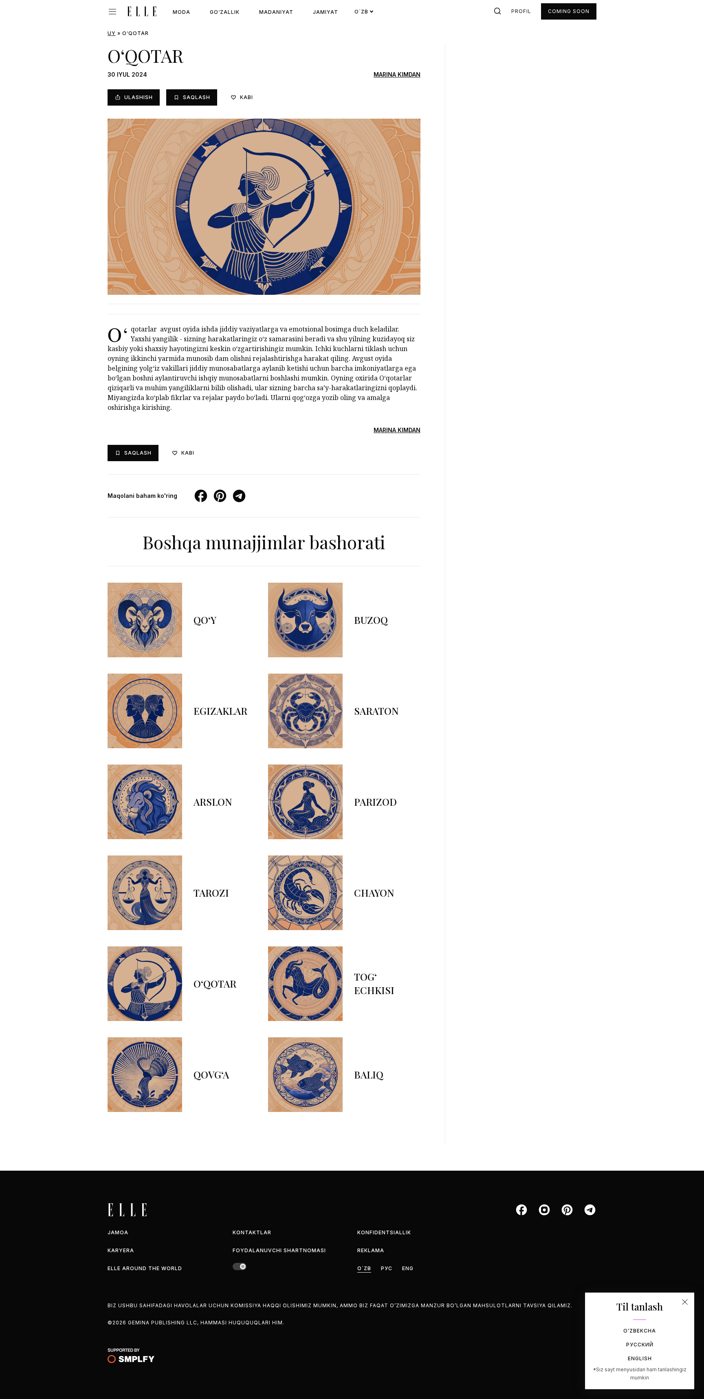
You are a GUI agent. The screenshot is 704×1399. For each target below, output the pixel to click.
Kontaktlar (252, 1232)
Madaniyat (276, 12)
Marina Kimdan (397, 74)
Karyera (121, 1250)
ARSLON (213, 801)
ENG (408, 1268)
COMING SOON (569, 11)
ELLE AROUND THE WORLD (145, 1268)
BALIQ (368, 1074)
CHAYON (374, 892)
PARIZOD (375, 801)
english (640, 1358)
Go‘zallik (225, 12)
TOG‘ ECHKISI (374, 983)
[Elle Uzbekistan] (141, 11)
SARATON (376, 710)
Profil (521, 11)
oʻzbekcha (639, 1331)
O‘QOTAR (215, 983)
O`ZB (364, 1268)
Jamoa (118, 1232)
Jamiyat (325, 12)
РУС (386, 1268)
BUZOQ (371, 619)
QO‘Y (205, 619)
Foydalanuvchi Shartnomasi (279, 1250)
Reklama (370, 1250)
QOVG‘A (211, 1074)
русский (639, 1345)
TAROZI (211, 892)
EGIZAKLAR (220, 710)
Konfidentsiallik (384, 1232)
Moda (181, 12)
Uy (112, 33)
